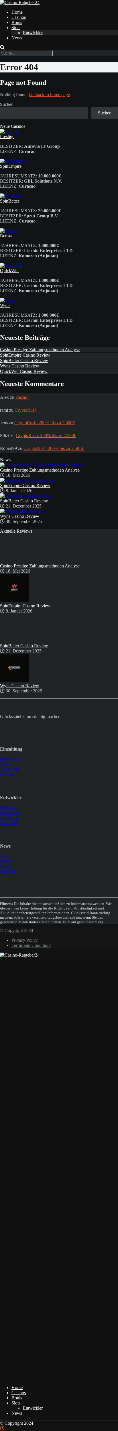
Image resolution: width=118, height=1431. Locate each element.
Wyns (5, 305)
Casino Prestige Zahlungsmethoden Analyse (40, 349)
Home (17, 12)
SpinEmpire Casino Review (25, 355)
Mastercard (10, 758)
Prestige (7, 136)
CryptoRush (26, 410)
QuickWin (9, 270)
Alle (4, 855)
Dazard (22, 397)
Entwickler (33, 32)
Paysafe (7, 774)
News (16, 37)
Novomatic (10, 812)
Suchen (6, 104)
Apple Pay (9, 769)
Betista (6, 235)
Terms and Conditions (31, 945)
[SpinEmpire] (13, 161)
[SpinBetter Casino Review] (26, 495)
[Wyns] (7, 300)
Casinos (18, 17)
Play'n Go (9, 817)
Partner (6, 866)
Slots (15, 27)
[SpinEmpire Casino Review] (27, 480)
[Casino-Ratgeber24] (20, 2)
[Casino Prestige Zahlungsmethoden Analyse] (42, 464)
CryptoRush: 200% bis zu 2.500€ (44, 422)
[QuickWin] (11, 265)
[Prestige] (9, 131)
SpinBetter (9, 201)
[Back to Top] (2, 1428)
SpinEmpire (10, 166)
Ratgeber (8, 871)
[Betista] (8, 230)
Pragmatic (9, 822)
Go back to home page (49, 94)
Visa (4, 763)
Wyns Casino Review (19, 365)
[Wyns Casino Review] (22, 511)
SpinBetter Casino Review (24, 360)
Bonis (16, 22)
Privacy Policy (24, 940)
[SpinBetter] (12, 195)
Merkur (6, 807)
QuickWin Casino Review (24, 371)
